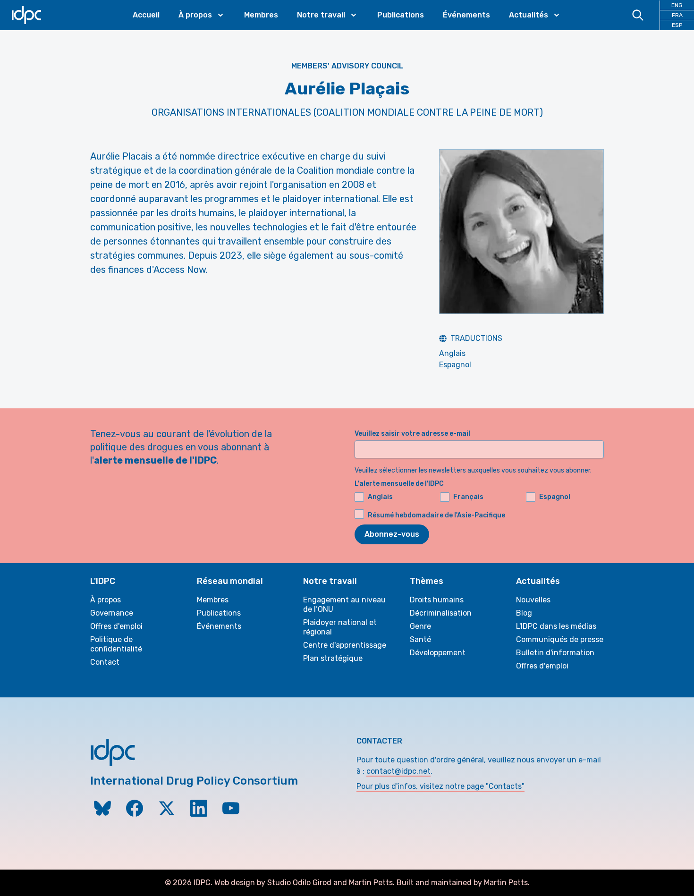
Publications (400, 14)
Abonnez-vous (391, 534)
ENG (677, 5)
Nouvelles (533, 599)
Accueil (146, 14)
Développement (437, 652)
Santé (420, 639)
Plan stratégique (333, 658)
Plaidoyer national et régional (340, 627)
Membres (261, 14)
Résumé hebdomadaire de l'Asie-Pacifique (436, 515)
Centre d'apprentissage (344, 645)
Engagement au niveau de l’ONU (344, 604)
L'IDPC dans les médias (556, 626)
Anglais (452, 353)
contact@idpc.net (398, 771)
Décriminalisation (441, 613)
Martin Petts (371, 882)
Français (468, 497)
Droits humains (437, 599)
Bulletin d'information (555, 652)
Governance (111, 613)
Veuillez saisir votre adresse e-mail (412, 434)
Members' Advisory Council (347, 65)
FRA (677, 15)
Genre (420, 626)
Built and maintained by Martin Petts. (463, 882)
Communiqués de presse (559, 639)
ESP (677, 25)
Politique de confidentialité (116, 644)
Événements (466, 14)
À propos (105, 599)
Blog (524, 613)
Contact (104, 662)
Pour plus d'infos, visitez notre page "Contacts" (440, 786)
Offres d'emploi (116, 626)
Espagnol (455, 364)
